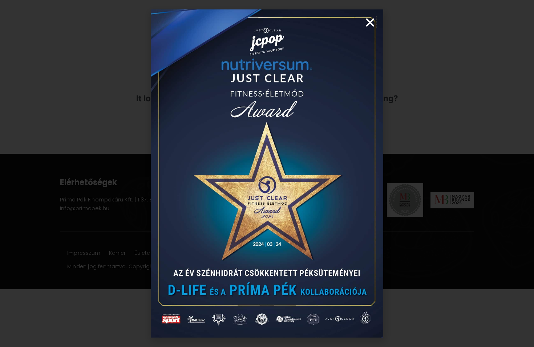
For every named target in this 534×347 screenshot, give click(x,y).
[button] (370, 22)
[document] (267, 173)
